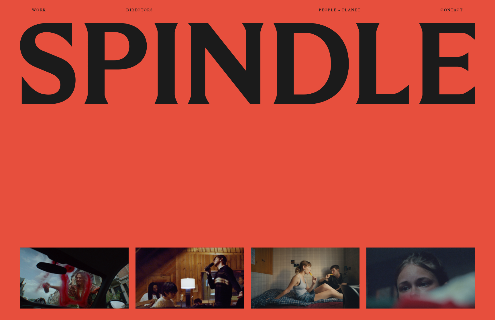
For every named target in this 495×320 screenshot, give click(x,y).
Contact (452, 10)
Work (39, 10)
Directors (139, 10)
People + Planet (340, 10)
